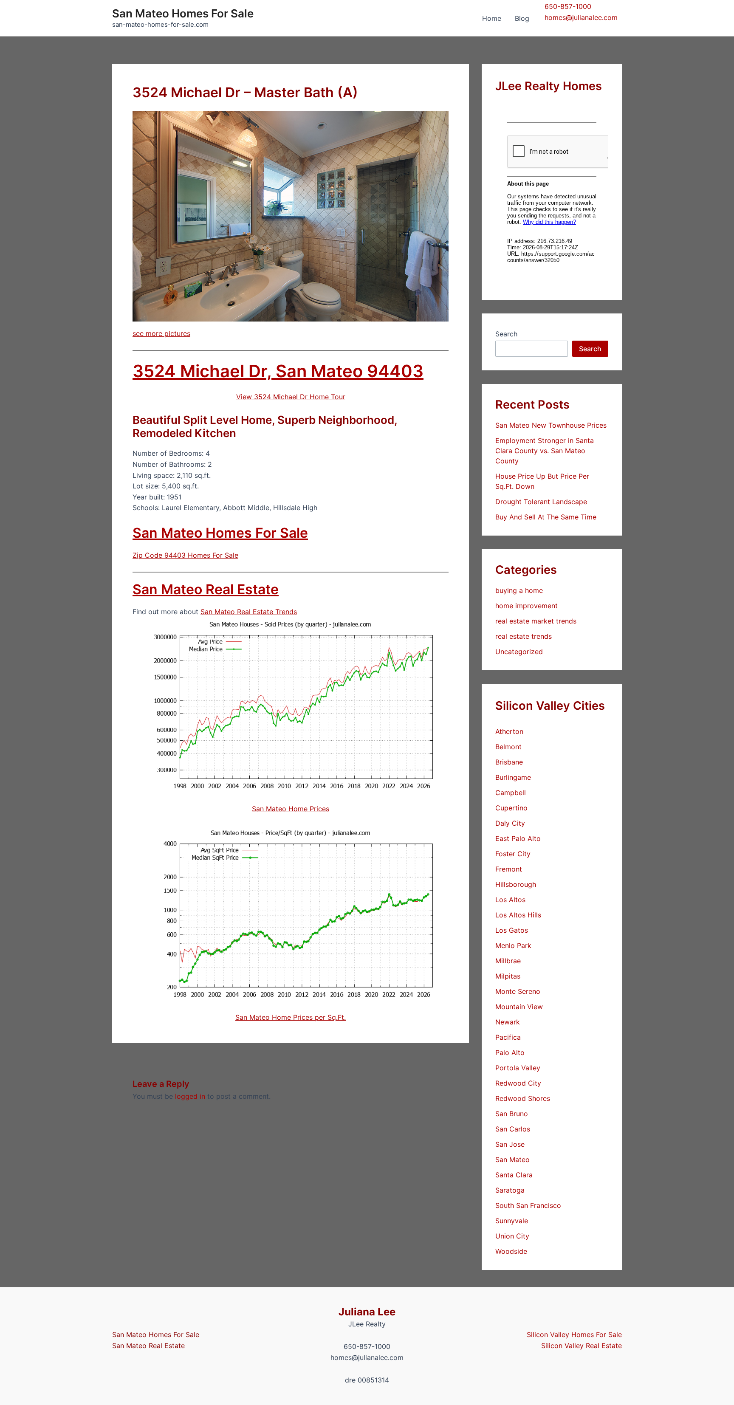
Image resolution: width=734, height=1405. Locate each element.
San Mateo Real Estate (206, 589)
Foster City (513, 853)
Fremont (508, 869)
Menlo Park (513, 945)
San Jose (510, 1144)
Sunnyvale (511, 1220)
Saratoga (510, 1190)
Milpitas (507, 976)
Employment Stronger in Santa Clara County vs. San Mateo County (544, 450)
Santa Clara (514, 1175)
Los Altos (510, 899)
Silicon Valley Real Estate (581, 1345)
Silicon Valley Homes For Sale (574, 1334)
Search (506, 334)
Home (491, 18)
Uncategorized (519, 651)
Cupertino (511, 808)
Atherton (509, 731)
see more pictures (161, 333)
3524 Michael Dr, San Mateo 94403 (278, 371)
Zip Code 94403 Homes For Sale (185, 555)
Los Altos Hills (518, 915)
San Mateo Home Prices (290, 808)
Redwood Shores (522, 1098)
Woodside (511, 1251)
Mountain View (519, 1006)
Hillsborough (515, 884)
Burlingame (513, 777)
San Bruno (511, 1113)
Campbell (510, 792)
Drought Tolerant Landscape (541, 501)
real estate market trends (535, 621)
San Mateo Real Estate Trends (248, 611)
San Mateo (512, 1159)
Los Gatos (511, 930)
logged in (190, 1096)
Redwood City (518, 1083)
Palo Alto (510, 1052)
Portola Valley (517, 1068)
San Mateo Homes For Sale (183, 13)
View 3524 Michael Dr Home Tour (290, 396)
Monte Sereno (517, 991)
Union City (512, 1236)
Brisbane (509, 762)
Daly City (510, 823)
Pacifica (508, 1037)
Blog (522, 18)
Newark (507, 1022)
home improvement (526, 605)
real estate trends (523, 636)
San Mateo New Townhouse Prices (551, 425)
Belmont (508, 746)
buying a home (519, 590)
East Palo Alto (518, 838)
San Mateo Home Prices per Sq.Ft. (290, 1017)
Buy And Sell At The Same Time (545, 517)
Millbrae (508, 960)
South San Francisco (528, 1205)
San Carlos (512, 1129)
